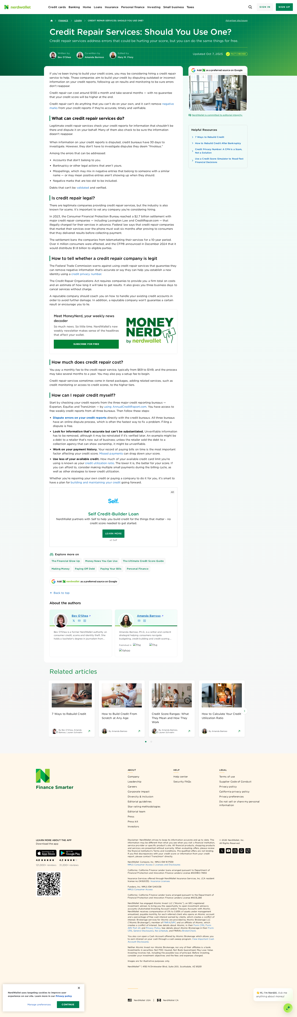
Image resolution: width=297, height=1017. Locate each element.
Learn (78, 20)
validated (83, 187)
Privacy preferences (231, 796)
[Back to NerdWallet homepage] (52, 21)
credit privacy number (86, 274)
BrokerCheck (189, 930)
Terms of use (227, 776)
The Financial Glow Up (66, 561)
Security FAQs (182, 781)
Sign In (265, 7)
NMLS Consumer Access (140, 864)
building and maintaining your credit (95, 482)
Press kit (133, 821)
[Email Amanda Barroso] (139, 621)
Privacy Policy (153, 928)
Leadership (134, 781)
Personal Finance (137, 568)
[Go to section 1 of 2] (145, 741)
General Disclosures (143, 930)
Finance (63, 20)
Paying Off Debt (85, 568)
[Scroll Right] (244, 711)
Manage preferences (39, 1004)
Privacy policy (228, 786)
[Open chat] (288, 1008)
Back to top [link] (62, 593)
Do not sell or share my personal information (239, 803)
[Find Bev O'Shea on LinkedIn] (85, 621)
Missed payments (111, 453)
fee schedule (161, 930)
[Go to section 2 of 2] (151, 741)
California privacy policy (234, 791)
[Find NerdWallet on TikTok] (248, 850)
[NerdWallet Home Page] (17, 7)
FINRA (166, 922)
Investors (133, 826)
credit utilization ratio (99, 463)
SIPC (173, 922)
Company (133, 776)
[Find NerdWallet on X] (221, 850)
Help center (180, 776)
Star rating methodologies (144, 806)
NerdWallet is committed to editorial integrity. (217, 115)
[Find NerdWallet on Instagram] (235, 850)
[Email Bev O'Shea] (79, 621)
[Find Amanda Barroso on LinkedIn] (144, 621)
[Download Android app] (70, 853)
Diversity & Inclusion (140, 796)
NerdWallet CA (170, 1000)
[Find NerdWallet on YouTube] (228, 850)
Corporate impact (139, 791)
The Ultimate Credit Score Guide (143, 561)
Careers (132, 786)
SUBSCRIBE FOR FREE (86, 344)
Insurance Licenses (160, 881)
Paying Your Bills (110, 568)
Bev (80, 615)
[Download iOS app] (46, 853)
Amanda (149, 615)
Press (131, 816)
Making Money (60, 568)
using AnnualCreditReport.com (125, 406)
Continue (68, 1004)
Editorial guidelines (140, 801)
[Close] (292, 989)
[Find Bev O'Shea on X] (74, 621)
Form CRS (199, 925)
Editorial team (136, 811)
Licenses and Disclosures (167, 864)
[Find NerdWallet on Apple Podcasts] (241, 850)
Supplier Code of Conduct (235, 781)
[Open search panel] (250, 7)
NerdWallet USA (142, 1000)
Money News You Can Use (101, 561)
